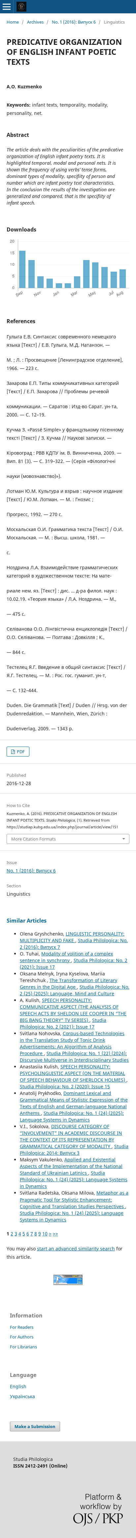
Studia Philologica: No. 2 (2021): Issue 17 (63, 1023)
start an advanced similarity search (76, 1248)
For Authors (21, 1337)
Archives (35, 22)
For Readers (21, 1327)
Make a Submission (35, 1426)
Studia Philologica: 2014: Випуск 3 (74, 1149)
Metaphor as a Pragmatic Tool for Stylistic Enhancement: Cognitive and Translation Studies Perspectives (74, 1199)
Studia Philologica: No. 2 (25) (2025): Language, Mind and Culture (74, 990)
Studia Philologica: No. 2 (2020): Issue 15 (65, 1086)
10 (45, 1233)
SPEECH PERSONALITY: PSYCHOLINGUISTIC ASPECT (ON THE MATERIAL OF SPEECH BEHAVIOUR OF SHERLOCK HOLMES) (73, 1073)
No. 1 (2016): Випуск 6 (74, 22)
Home (13, 22)
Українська (22, 1396)
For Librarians (23, 1347)
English (18, 1386)
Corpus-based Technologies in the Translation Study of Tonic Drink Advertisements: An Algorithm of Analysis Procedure (72, 1043)
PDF (20, 752)
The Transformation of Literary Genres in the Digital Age (68, 983)
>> (55, 1233)
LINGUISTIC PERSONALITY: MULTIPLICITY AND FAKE (72, 937)
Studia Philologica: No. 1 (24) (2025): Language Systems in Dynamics (72, 1116)
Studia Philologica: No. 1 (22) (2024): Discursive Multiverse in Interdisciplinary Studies (74, 1056)
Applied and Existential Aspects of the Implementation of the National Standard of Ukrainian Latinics (71, 1166)
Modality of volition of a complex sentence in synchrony (66, 956)
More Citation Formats (33, 839)
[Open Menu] (6, 6)
